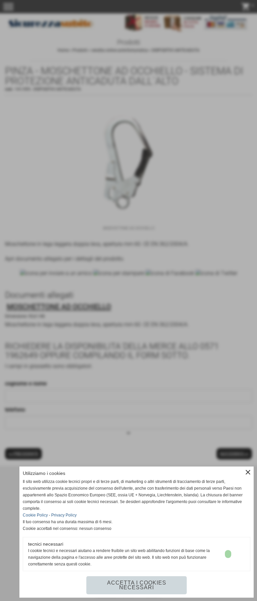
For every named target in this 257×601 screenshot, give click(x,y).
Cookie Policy (35, 515)
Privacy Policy (64, 515)
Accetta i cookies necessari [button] (136, 585)
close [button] (248, 472)
